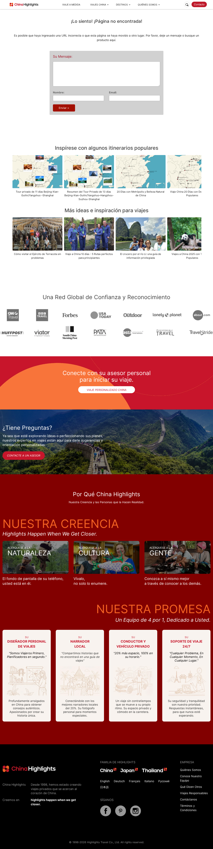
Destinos (122, 4)
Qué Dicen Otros (191, 787)
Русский (163, 781)
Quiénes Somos (147, 4)
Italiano (149, 781)
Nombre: (58, 92)
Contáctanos (188, 799)
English (105, 781)
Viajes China (98, 4)
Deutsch (119, 781)
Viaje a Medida (71, 4)
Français (134, 781)
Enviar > (64, 108)
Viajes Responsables (194, 793)
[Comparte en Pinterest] (120, 815)
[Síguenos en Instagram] (135, 815)
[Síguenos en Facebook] (105, 815)
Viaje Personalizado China (106, 390)
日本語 (104, 787)
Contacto (199, 4)
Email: (113, 92)
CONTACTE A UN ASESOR (23, 455)
